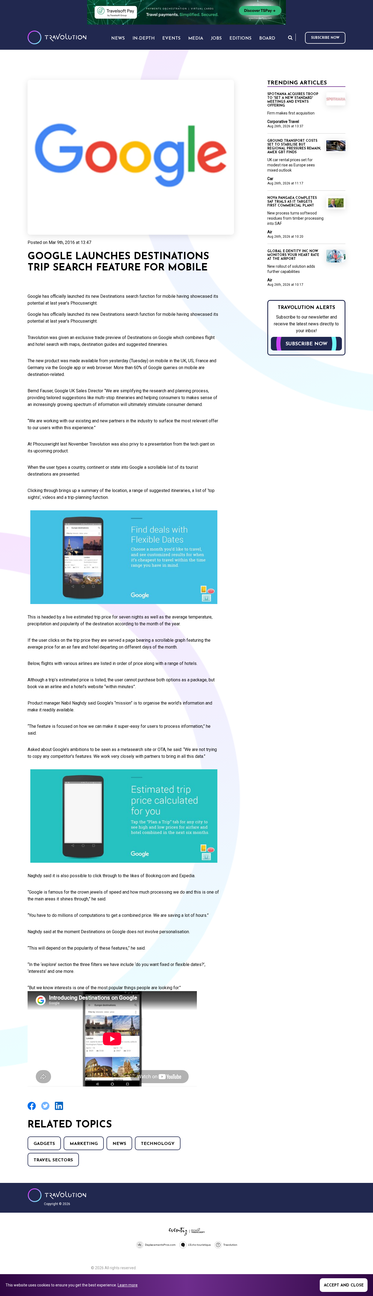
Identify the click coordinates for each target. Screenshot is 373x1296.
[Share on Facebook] (32, 1109)
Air (269, 232)
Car (270, 178)
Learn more (128, 1285)
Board (267, 38)
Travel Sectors (53, 1160)
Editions (240, 38)
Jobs (216, 38)
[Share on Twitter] (45, 1109)
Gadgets (44, 1144)
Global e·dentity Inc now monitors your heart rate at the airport (293, 255)
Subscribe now (325, 38)
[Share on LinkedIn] (59, 1109)
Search (290, 37)
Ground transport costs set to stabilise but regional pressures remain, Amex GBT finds (294, 146)
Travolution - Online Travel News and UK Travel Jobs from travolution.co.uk (57, 1195)
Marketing (84, 1144)
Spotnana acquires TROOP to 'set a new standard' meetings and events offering (292, 100)
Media (195, 38)
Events (171, 38)
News (119, 1144)
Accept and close (344, 1285)
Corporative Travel (283, 121)
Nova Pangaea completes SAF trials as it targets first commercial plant (292, 201)
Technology (157, 1144)
